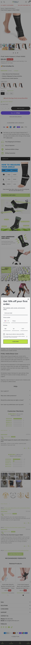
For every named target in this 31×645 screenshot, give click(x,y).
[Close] (28, 299)
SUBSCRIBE (15, 341)
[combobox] (6, 321)
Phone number (6, 317)
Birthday (5, 325)
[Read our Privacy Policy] (27, 336)
